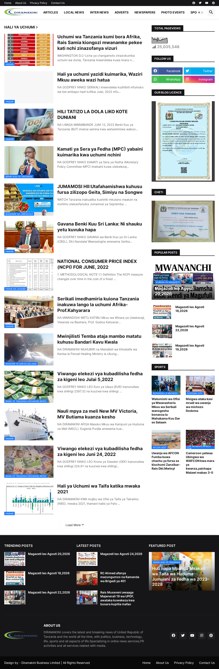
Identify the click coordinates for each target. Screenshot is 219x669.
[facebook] (193, 3)
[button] (200, 12)
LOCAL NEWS (74, 12)
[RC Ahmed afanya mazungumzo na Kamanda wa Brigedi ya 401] (87, 578)
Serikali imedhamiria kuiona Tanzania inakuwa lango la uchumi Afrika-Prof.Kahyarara (98, 304)
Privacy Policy (38, 2)
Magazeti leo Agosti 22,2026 (189, 328)
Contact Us (58, 2)
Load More (73, 525)
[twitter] (200, 3)
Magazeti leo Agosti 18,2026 (189, 309)
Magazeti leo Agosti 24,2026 (121, 554)
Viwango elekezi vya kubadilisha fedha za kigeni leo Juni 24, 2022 (100, 451)
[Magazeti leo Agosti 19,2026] (162, 350)
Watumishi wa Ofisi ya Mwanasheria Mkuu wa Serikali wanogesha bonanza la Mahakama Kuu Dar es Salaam (166, 410)
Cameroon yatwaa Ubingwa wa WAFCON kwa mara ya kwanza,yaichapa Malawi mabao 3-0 (200, 462)
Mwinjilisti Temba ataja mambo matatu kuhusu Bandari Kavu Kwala (99, 339)
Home (7, 2)
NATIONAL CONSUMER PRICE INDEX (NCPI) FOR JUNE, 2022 (97, 264)
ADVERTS (122, 12)
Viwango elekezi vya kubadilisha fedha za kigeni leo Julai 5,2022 (100, 376)
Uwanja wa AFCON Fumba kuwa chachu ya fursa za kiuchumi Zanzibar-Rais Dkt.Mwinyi (166, 460)
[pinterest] (213, 3)
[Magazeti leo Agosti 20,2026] (14, 559)
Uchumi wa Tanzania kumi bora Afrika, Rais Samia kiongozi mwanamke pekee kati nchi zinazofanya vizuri (99, 42)
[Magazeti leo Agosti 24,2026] (87, 559)
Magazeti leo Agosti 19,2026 (189, 347)
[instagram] (201, 635)
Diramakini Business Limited (40, 663)
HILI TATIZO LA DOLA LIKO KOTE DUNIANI (92, 114)
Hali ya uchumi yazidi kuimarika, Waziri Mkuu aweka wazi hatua (99, 77)
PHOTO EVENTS (173, 12)
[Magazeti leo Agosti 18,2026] (162, 312)
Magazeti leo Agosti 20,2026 (49, 554)
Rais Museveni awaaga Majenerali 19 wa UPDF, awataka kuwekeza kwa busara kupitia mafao (117, 598)
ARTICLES (50, 12)
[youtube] (206, 3)
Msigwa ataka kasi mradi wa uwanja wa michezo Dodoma (199, 404)
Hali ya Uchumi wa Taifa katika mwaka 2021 (98, 488)
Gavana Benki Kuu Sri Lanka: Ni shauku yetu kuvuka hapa (99, 226)
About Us (20, 2)
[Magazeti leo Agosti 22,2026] (162, 331)
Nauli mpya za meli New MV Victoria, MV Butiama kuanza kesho (97, 414)
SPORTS (197, 12)
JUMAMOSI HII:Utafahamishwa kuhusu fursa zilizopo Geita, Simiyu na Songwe (100, 189)
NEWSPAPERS (145, 12)
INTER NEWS (99, 12)
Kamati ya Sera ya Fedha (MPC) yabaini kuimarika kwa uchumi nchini (100, 151)
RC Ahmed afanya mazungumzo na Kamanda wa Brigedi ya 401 (119, 577)
